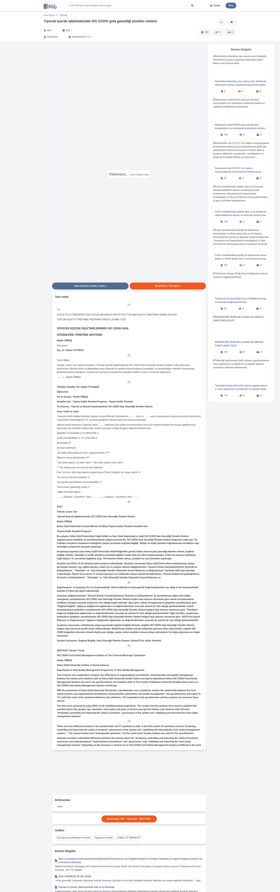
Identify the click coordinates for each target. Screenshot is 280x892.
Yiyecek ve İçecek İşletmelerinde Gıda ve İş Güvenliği (86, 887)
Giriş (231, 5)
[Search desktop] (192, 5)
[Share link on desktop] (221, 22)
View (59, 806)
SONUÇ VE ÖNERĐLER (128, 837)
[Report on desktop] (231, 22)
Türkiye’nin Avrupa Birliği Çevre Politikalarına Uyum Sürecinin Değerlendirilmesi (240, 300)
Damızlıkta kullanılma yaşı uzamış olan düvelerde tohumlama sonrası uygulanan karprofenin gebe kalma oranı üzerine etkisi (240, 83)
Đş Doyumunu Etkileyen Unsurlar (74, 837)
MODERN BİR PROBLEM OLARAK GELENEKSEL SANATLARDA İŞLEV (239, 344)
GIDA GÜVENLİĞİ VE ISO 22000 (74, 876)
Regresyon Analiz (104, 837)
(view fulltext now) (139, 174)
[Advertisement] (28, 88)
